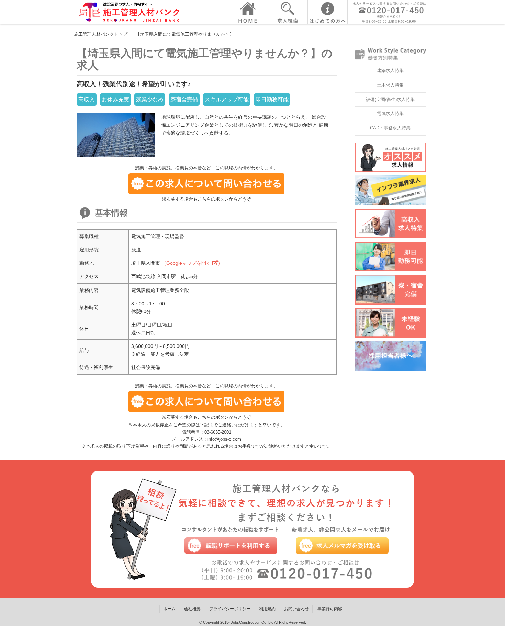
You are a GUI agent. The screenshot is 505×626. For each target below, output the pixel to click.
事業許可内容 (329, 609)
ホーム (169, 609)
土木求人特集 (390, 85)
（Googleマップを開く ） (192, 263)
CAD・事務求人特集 (390, 127)
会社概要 (192, 609)
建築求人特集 (390, 70)
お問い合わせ (296, 609)
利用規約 (267, 609)
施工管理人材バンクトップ (100, 34)
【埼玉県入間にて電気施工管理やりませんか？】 (185, 34)
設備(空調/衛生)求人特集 (390, 99)
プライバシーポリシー (229, 609)
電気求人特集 (390, 113)
